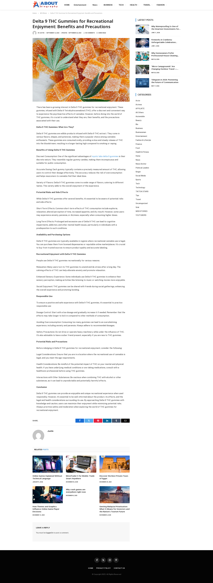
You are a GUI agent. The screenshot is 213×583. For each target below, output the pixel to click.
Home (138, 156)
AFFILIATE (140, 109)
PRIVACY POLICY (103, 568)
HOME (67, 5)
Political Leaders (142, 168)
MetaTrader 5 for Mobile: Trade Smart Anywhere (80, 477)
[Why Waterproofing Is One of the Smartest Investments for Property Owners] (142, 29)
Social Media (141, 176)
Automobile (140, 116)
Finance (139, 144)
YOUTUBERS (141, 215)
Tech (138, 184)
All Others (140, 112)
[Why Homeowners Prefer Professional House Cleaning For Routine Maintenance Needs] (142, 56)
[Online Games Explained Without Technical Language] (48, 464)
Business (139, 128)
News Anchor (141, 164)
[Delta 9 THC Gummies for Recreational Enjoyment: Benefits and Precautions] (81, 70)
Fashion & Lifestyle (143, 140)
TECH (121, 5)
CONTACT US (119, 568)
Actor (138, 101)
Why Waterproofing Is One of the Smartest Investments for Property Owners (165, 27)
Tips (137, 195)
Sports (138, 180)
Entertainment (80, 5)
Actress (139, 105)
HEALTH (133, 5)
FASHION (161, 5)
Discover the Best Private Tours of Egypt (113, 477)
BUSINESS (108, 5)
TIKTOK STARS (142, 191)
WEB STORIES (141, 211)
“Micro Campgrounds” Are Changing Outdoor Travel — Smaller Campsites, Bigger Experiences (164, 67)
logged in (49, 533)
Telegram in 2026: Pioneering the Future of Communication (164, 80)
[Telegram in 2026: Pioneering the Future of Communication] (142, 83)
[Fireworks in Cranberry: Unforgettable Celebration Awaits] (142, 43)
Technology (140, 188)
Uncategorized (142, 203)
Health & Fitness (142, 152)
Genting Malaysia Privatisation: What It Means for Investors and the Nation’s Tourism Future (114, 509)
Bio (137, 124)
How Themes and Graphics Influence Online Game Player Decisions (46, 509)
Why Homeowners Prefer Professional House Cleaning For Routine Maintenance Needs (165, 54)
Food (138, 148)
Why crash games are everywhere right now (76, 490)
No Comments (90, 33)
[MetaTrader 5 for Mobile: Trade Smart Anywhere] (81, 464)
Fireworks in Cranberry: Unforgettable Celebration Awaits (163, 41)
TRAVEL (146, 5)
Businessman (141, 132)
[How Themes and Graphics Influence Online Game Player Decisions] (48, 494)
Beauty (138, 120)
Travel (138, 199)
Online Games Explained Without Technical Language (47, 477)
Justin (42, 33)
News (95, 5)
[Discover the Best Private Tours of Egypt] (114, 464)
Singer (138, 172)
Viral (137, 207)
